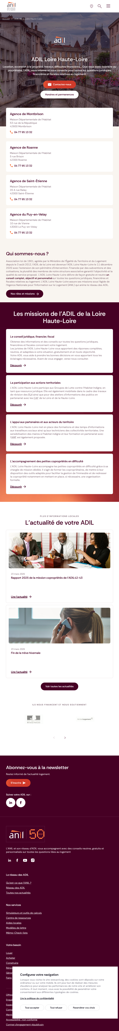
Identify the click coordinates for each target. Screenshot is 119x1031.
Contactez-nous (62, 84)
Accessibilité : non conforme (21, 1019)
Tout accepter (32, 1007)
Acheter (10, 958)
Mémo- (17, 932)
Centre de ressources (18, 918)
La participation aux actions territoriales (35, 383)
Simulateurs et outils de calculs (24, 913)
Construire (12, 963)
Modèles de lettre (16, 927)
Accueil (6, 18)
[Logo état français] (34, 719)
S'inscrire (16, 782)
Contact (10, 1009)
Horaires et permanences (59, 94)
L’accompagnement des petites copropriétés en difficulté (46, 461)
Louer (9, 953)
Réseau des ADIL (15, 887)
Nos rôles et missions (23, 293)
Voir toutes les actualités (59, 686)
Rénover (10, 968)
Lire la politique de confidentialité (37, 998)
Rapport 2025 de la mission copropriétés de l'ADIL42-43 (47, 578)
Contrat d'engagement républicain (25, 1024)
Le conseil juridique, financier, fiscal (32, 336)
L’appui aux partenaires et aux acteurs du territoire (42, 422)
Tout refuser (56, 1007)
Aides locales (13, 922)
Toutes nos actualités (18, 892)
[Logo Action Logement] (85, 719)
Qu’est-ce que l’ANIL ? (18, 882)
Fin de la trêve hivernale (25, 653)
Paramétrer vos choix (84, 1007)
